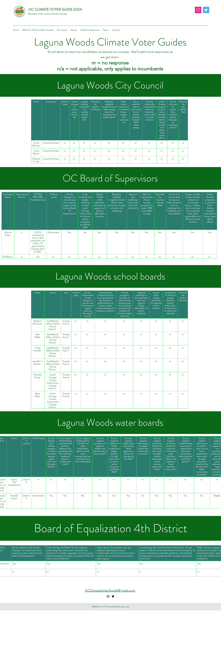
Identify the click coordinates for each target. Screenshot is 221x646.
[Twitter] (206, 10)
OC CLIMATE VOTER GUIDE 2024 (55, 9)
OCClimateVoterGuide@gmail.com (110, 590)
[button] (38, 29)
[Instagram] (198, 10)
